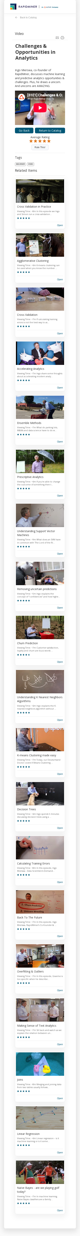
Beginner (20, 164)
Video (30, 164)
